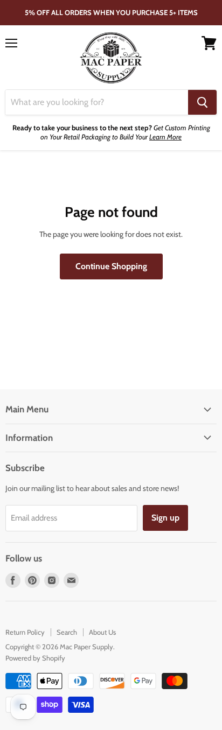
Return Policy (25, 632)
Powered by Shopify (35, 658)
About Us (102, 632)
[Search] (202, 102)
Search (67, 632)
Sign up (165, 518)
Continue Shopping (111, 266)
